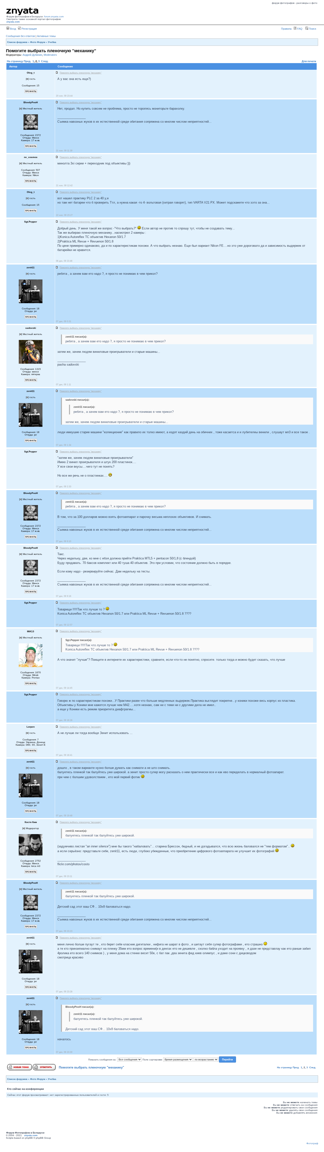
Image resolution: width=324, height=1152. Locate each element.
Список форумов (17, 42)
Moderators (50, 54)
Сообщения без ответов (20, 36)
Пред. (27, 61)
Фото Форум (37, 42)
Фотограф (312, 1143)
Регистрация (29, 28)
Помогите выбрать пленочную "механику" (91, 1067)
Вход (12, 28)
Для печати (309, 61)
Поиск (312, 28)
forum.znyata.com (54, 16)
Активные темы (46, 36)
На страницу (15, 61)
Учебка (52, 42)
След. (44, 61)
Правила (286, 28)
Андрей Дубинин (32, 54)
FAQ (299, 28)
